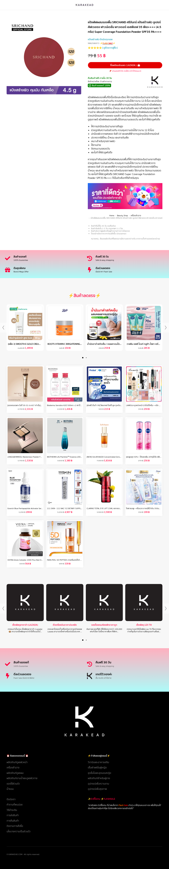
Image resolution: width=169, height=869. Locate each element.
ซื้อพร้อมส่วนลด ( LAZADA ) (123, 65)
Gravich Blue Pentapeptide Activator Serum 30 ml (28, 508)
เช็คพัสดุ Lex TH (144, 625)
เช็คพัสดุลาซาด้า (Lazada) (25, 625)
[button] (82, 357)
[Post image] (25, 602)
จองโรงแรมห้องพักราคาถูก (104, 625)
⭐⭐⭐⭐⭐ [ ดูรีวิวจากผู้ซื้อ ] (103, 48)
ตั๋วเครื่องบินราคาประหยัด (65, 625)
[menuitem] (44, 762)
